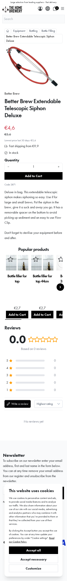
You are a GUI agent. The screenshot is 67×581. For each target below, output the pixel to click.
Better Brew (12, 93)
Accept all (33, 550)
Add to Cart (33, 176)
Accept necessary (33, 559)
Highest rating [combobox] (45, 404)
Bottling (33, 31)
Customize (33, 568)
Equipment (19, 31)
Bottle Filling (48, 31)
